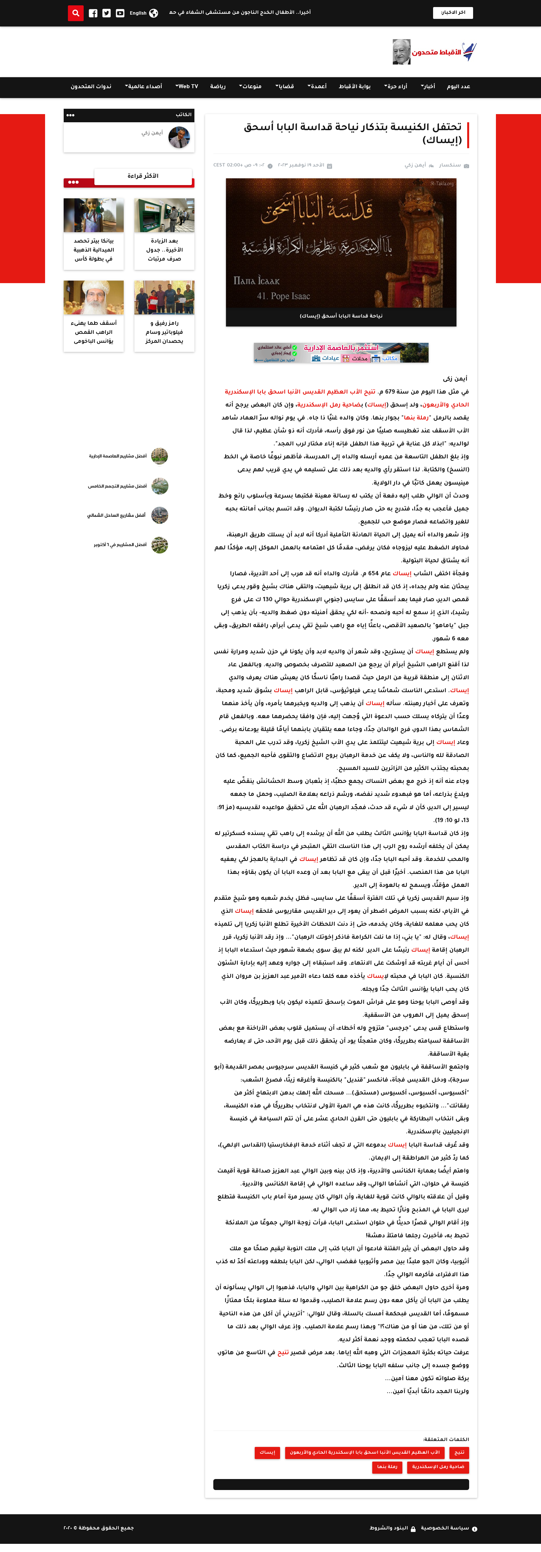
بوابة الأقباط (355, 87)
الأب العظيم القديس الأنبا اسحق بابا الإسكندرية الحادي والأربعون (365, 1453)
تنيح (369, 392)
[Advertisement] (166, 50)
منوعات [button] (252, 87)
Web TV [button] (188, 87)
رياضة (218, 87)
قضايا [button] (286, 87)
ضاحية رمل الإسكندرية (329, 405)
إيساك (376, 405)
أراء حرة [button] (397, 87)
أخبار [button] (429, 87)
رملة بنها (416, 418)
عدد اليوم (458, 87)
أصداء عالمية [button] (145, 87)
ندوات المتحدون (91, 87)
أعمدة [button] (319, 87)
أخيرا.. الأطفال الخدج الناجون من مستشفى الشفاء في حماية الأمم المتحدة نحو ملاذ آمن (251, 13)
